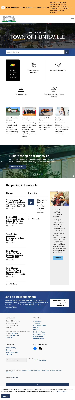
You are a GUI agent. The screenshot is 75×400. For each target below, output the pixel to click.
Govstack (15, 377)
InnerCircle (10, 372)
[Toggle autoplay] (73, 176)
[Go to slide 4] (39, 174)
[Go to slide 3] (37, 174)
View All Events (34, 219)
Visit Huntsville (12, 352)
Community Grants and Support (22, 167)
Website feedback (55, 370)
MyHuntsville (38, 339)
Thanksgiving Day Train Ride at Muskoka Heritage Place (42, 205)
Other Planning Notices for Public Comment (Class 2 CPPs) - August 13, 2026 (15, 271)
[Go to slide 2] (35, 174)
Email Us (9, 338)
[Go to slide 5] (41, 174)
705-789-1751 (16, 333)
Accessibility (11, 348)
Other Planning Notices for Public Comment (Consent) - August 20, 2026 (15, 254)
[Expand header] (72, 19)
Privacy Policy (61, 391)
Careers (9, 354)
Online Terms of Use (34, 370)
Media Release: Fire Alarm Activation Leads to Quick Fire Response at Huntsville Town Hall (15, 203)
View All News (11, 284)
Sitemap (24, 370)
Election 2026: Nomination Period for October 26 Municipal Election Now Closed (15, 220)
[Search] (66, 52)
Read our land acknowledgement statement (59, 303)
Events (8, 350)
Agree (5, 396)
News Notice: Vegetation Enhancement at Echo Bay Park (15, 237)
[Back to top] (37, 385)
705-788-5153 (14, 336)
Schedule (58, 258)
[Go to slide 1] (33, 174)
